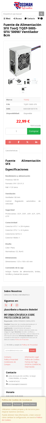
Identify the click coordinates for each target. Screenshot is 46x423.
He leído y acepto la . (22, 345)
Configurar (7, 404)
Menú (8, 18)
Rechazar (17, 404)
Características (12, 150)
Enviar (32, 350)
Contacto (31, 18)
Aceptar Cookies (30, 404)
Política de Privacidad (21, 339)
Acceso (18, 18)
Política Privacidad (11, 359)
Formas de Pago (31, 362)
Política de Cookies (32, 359)
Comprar (34, 131)
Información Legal (32, 357)
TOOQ (26, 99)
